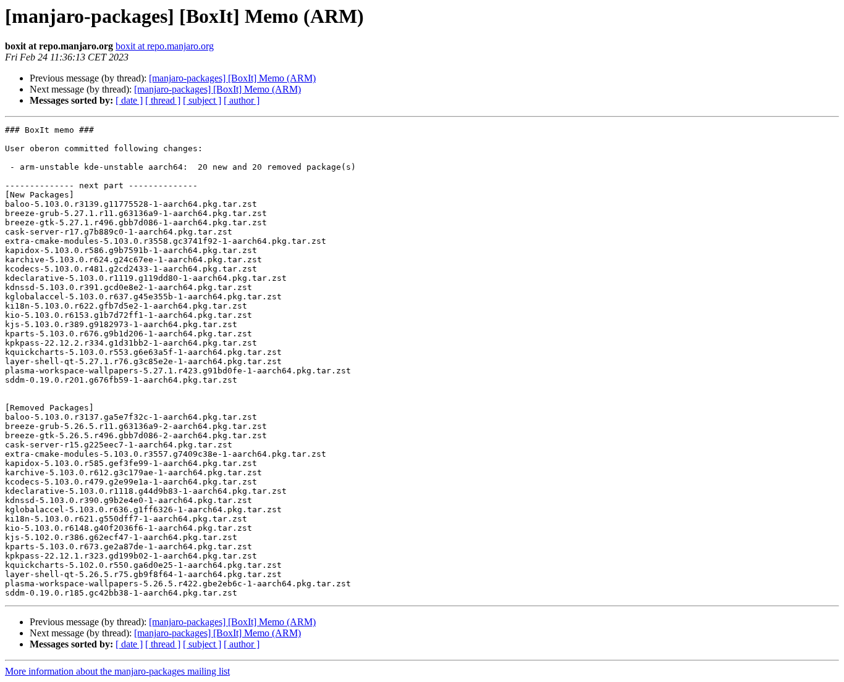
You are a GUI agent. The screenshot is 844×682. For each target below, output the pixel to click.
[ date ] (129, 100)
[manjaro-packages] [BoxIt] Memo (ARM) (232, 78)
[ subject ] (202, 100)
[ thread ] (162, 100)
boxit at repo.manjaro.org (165, 46)
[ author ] (242, 100)
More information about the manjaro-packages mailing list (117, 671)
